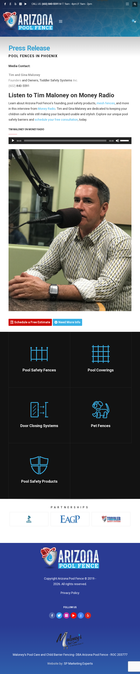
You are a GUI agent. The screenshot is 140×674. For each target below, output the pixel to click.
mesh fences (106, 103)
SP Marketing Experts (78, 663)
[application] (70, 140)
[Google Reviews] (10, 3)
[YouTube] (74, 615)
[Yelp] (15, 3)
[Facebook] (5, 3)
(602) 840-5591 (50, 4)
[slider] (125, 140)
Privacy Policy (70, 593)
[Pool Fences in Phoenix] (70, 559)
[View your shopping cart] (134, 22)
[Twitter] (59, 615)
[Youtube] (25, 3)
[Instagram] (20, 3)
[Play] (13, 140)
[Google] (81, 615)
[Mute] (117, 140)
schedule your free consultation (56, 119)
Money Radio (46, 108)
